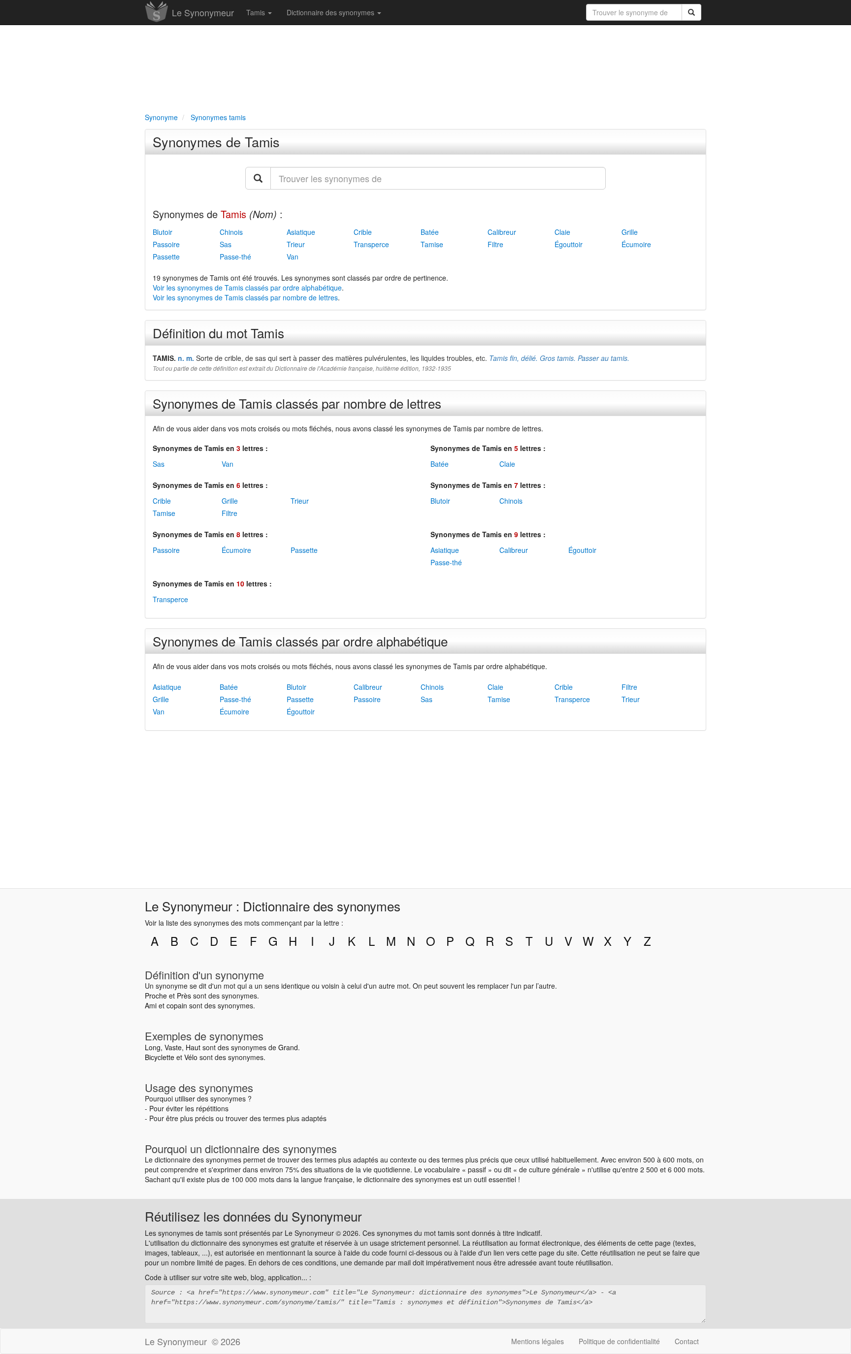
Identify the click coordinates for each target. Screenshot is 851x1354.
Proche (156, 995)
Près (184, 995)
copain (176, 1005)
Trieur (296, 244)
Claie (562, 232)
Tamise (432, 244)
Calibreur (502, 232)
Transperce (371, 244)
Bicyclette (159, 1057)
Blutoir (162, 232)
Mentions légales (537, 1341)
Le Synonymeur (203, 12)
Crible (363, 232)
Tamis (256, 12)
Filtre (495, 244)
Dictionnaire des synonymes (331, 12)
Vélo (190, 1057)
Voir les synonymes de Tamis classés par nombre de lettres (245, 297)
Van (292, 256)
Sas (225, 244)
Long (153, 1047)
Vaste (173, 1047)
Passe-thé (235, 256)
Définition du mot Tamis (218, 332)
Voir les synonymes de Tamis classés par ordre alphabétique (247, 287)
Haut (193, 1047)
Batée (430, 232)
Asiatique (301, 232)
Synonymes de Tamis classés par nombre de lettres (297, 403)
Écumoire (636, 244)
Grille (630, 232)
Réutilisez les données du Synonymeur (253, 1216)
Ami (151, 1005)
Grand (288, 1047)
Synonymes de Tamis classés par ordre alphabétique (300, 641)
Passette (166, 256)
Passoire (166, 244)
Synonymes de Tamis (216, 141)
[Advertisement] (425, 67)
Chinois (231, 232)
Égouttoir (569, 244)
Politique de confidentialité (619, 1341)
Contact (687, 1341)
